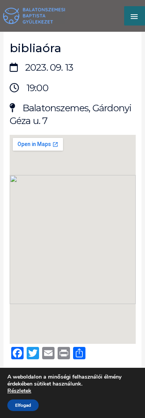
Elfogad (23, 405)
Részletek (19, 390)
